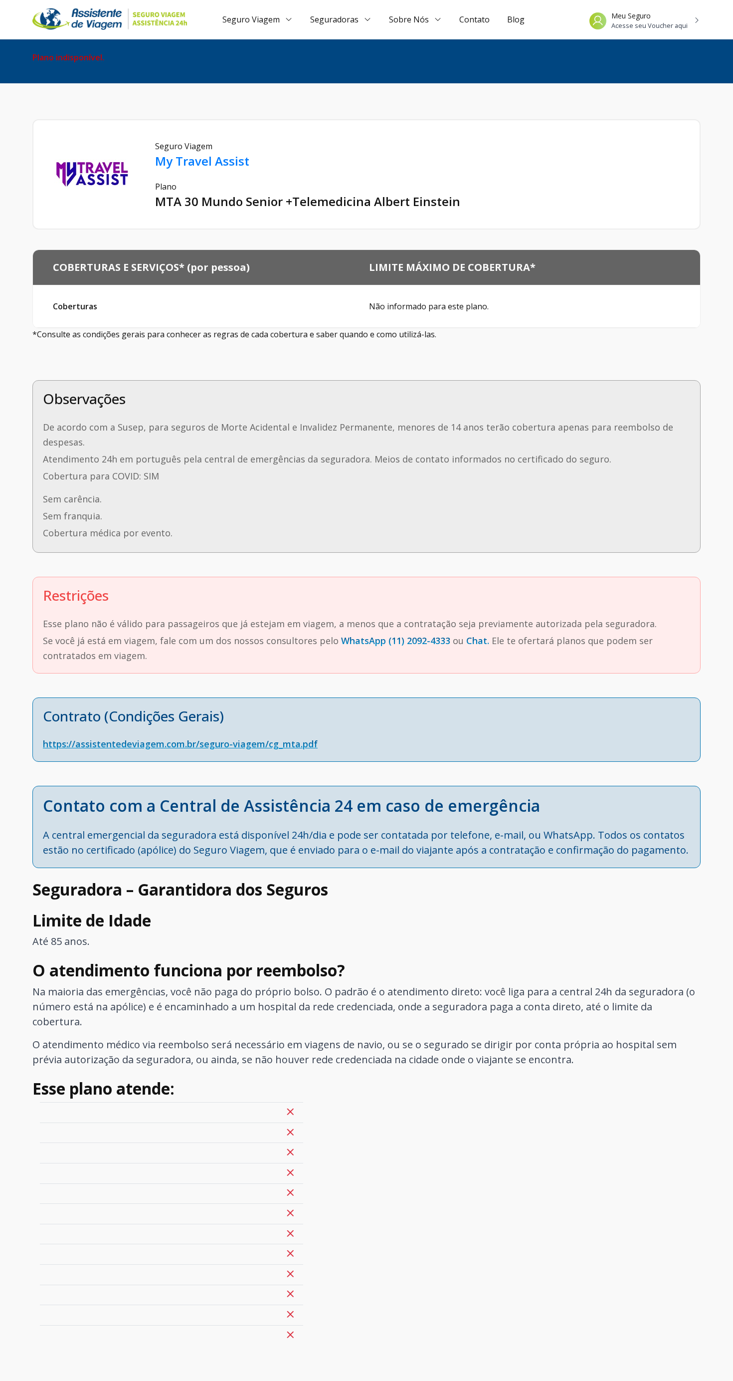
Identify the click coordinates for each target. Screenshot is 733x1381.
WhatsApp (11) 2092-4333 (395, 641)
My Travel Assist (202, 161)
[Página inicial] (94, 19)
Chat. (477, 641)
